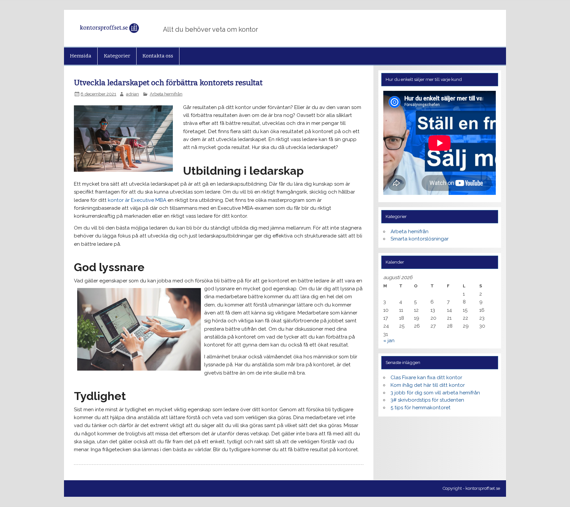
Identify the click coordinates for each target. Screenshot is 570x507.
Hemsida (80, 56)
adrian (132, 93)
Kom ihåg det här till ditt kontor (428, 385)
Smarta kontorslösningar (420, 239)
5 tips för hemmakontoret (421, 408)
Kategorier (117, 56)
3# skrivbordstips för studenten (427, 400)
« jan (389, 341)
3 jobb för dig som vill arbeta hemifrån (435, 393)
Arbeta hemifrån (166, 93)
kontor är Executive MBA (137, 200)
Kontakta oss (157, 56)
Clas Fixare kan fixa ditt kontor (426, 377)
